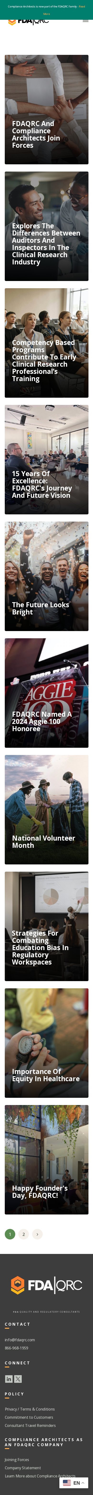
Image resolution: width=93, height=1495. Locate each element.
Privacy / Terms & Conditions (30, 1409)
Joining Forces (17, 1459)
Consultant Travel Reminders (30, 1425)
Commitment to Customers (29, 1417)
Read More (31, 150)
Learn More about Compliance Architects (40, 1476)
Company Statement (23, 1467)
